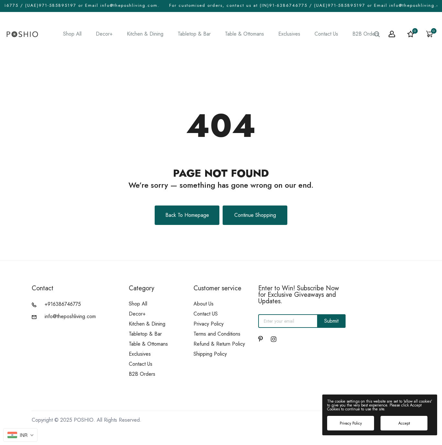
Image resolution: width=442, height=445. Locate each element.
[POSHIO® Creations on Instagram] (273, 339)
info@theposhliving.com (70, 316)
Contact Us (326, 34)
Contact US (205, 313)
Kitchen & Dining (145, 34)
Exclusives (289, 34)
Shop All (72, 34)
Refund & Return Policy (219, 344)
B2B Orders (365, 34)
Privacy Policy (208, 324)
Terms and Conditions (216, 334)
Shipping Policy (210, 354)
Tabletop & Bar (194, 34)
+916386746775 (63, 304)
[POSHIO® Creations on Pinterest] (260, 339)
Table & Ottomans (244, 34)
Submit (331, 321)
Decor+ (104, 34)
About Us (203, 303)
